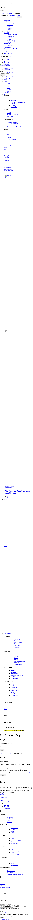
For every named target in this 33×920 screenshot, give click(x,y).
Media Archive (18, 664)
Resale (11, 125)
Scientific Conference (20, 519)
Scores (16, 654)
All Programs (14, 828)
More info (7, 919)
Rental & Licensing (16, 840)
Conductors (17, 644)
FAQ (5, 177)
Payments (6, 157)
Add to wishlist (9, 486)
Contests (13, 684)
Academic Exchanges (17, 675)
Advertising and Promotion (14, 127)
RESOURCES (8, 47)
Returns (6, 159)
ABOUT (6, 21)
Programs (13, 672)
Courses (13, 676)
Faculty (13, 831)
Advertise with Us (12, 593)
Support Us (14, 107)
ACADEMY (7, 31)
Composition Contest (13, 508)
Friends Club (10, 528)
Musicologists (18, 642)
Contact (9, 29)
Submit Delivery (8, 169)
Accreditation (11, 582)
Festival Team (11, 574)
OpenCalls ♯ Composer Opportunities (14, 730)
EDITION (6, 33)
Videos (9, 137)
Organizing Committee (13, 576)
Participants (10, 505)
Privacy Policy (4, 797)
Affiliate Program (12, 41)
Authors (9, 37)
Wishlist (6, 51)
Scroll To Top (4, 913)
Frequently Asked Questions (15, 874)
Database (13, 860)
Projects (9, 83)
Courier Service (8, 167)
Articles (16, 658)
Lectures (16, 514)
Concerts (9, 503)
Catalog (18, 102)
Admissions (14, 832)
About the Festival (12, 570)
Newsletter (10, 872)
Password (3, 7)
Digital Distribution (12, 123)
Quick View (8, 487)
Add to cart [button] (8, 498)
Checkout (2, 884)
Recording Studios (16, 693)
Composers (17, 639)
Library (13, 861)
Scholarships (14, 673)
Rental (9, 39)
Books (16, 656)
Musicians (17, 641)
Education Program (16, 851)
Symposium (17, 517)
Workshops (14, 692)
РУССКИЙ (7, 20)
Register (3, 775)
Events (12, 849)
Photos (9, 136)
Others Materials (11, 139)
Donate (9, 594)
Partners (9, 28)
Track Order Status (9, 170)
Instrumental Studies (19, 661)
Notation (16, 662)
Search (19, 17)
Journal (9, 42)
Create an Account (14, 15)
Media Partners (11, 526)
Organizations (18, 648)
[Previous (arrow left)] (0, 911)
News (5, 709)
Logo (8, 88)
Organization (10, 23)
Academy (6, 92)
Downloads (7, 160)
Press (8, 26)
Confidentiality (11, 871)
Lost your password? (6, 13)
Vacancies (10, 25)
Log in (2, 10)
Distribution (14, 842)
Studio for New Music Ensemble (13, 48)
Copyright (10, 116)
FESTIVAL (7, 44)
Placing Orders (8, 156)
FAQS (5, 79)
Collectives (17, 645)
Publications (10, 36)
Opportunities (14, 865)
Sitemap (2, 794)
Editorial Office (8, 146)
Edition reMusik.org (12, 34)
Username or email (6, 4)
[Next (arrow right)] (2, 911)
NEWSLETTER (8, 76)
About (5, 81)
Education (13, 863)
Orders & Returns (5, 887)
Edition (6, 94)
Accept (2, 919)
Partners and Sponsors (13, 525)
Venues (9, 571)
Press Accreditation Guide (14, 584)
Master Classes (18, 515)
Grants (12, 686)
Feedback (6, 147)
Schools (13, 670)
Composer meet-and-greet (14, 506)
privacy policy (26, 772)
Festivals (16, 647)
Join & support (15, 854)
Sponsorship (10, 591)
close (5, 0)
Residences (14, 687)
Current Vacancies (12, 573)
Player (9, 134)
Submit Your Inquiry (12, 114)
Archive (9, 45)
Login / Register (8, 53)
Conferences (14, 678)
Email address (4, 761)
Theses (16, 659)
